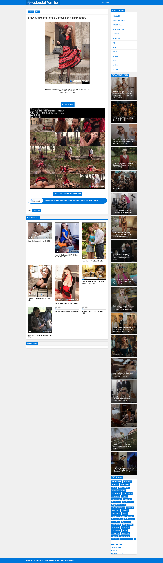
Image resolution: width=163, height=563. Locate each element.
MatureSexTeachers (118, 516)
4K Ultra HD (116, 16)
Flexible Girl (127, 499)
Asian (114, 47)
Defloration (115, 496)
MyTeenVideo (129, 519)
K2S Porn (114, 550)
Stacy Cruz (115, 533)
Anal (114, 60)
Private (130, 525)
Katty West (115, 510)
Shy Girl (125, 530)
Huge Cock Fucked (118, 505)
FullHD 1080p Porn (119, 20)
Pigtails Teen (126, 522)
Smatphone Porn (118, 29)
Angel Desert (125, 484)
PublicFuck (36, 210)
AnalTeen (115, 484)
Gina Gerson (116, 502)
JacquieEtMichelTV (118, 507)
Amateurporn (116, 481)
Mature (125, 513)
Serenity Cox (125, 527)
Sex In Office (116, 530)
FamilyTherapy (116, 499)
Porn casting (116, 525)
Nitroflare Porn (116, 544)
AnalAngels (127, 481)
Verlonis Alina (124, 536)
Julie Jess (130, 507)
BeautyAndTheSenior (118, 490)
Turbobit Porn (116, 547)
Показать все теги (126, 539)
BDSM (115, 51)
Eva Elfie (124, 496)
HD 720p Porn (117, 25)
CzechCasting (127, 493)
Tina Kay (115, 536)
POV (124, 525)
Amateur (115, 56)
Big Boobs (116, 38)
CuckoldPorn (116, 493)
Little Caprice (116, 513)
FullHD (31, 12)
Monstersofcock (117, 519)
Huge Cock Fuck (128, 502)
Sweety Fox (125, 533)
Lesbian (115, 65)
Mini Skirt (130, 516)
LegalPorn (125, 510)
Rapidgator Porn (117, 553)
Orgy (114, 43)
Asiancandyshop (124, 488)
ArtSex (114, 488)
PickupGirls (115, 522)
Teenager (116, 34)
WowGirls (115, 539)
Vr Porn (115, 69)
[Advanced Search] (127, 2)
